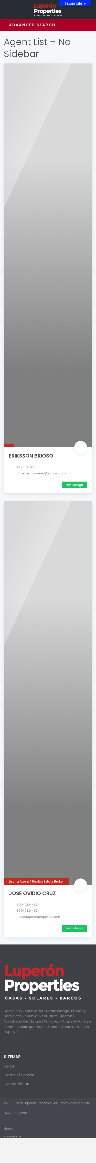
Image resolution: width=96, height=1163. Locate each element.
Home (9, 1066)
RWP (23, 1113)
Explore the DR (16, 1083)
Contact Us (13, 1137)
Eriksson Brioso (31, 455)
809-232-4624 (28, 905)
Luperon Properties (38, 1103)
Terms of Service (19, 1075)
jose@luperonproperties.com (39, 917)
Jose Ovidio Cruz (32, 893)
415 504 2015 (26, 467)
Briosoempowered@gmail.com (41, 473)
